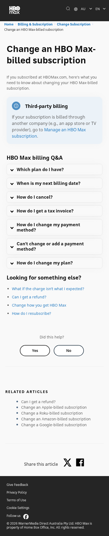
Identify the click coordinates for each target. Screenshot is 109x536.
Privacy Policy (17, 492)
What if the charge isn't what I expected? (48, 288)
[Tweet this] (68, 463)
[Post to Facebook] (80, 462)
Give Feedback (17, 484)
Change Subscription (73, 24)
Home (8, 24)
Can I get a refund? (29, 296)
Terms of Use (16, 500)
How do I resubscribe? (31, 313)
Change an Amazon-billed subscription (56, 418)
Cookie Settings (18, 508)
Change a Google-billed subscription (54, 424)
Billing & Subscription (35, 24)
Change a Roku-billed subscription (52, 413)
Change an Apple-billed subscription (54, 407)
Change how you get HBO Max (39, 305)
